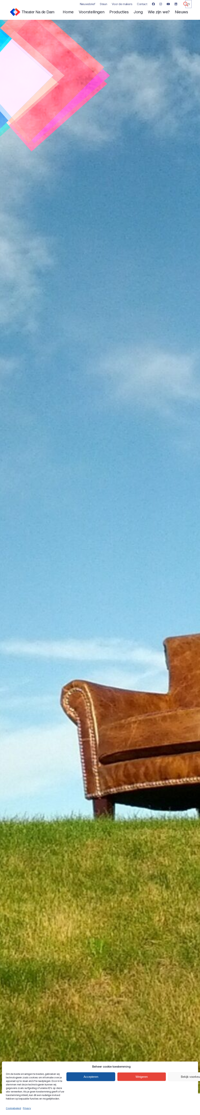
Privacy (27, 1108)
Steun (103, 4)
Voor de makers (122, 4)
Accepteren (91, 1076)
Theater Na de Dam (38, 12)
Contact (142, 4)
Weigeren (142, 1076)
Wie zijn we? (159, 12)
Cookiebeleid (13, 1108)
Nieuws (181, 12)
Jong (138, 12)
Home (68, 12)
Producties (119, 12)
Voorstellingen (91, 12)
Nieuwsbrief (87, 4)
